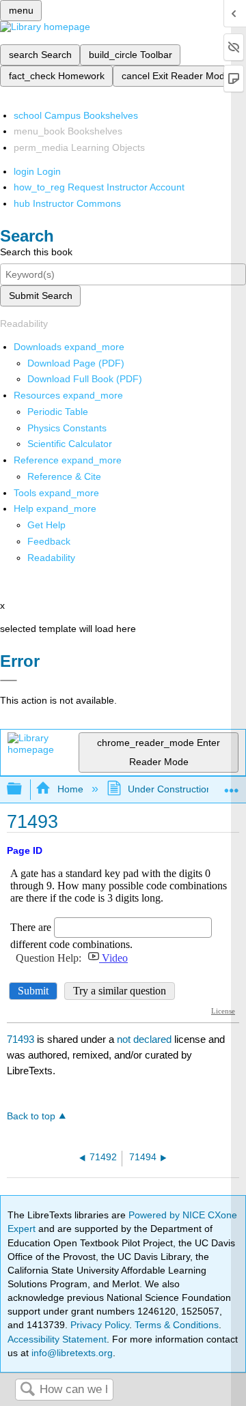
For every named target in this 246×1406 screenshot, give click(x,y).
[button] (48, 541)
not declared (145, 1039)
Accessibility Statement (57, 1339)
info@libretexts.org (71, 1352)
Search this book (36, 251)
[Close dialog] (8, 680)
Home (70, 789)
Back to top (31, 1116)
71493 (20, 1039)
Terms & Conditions (177, 1324)
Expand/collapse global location (231, 785)
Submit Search (40, 295)
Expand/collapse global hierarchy (23, 789)
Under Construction (170, 789)
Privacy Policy (99, 1324)
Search (27, 1390)
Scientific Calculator (69, 443)
